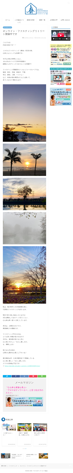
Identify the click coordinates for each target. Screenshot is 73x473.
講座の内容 (31, 20)
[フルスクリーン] (69, 39)
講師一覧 (42, 20)
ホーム (7, 20)
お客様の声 (54, 20)
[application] (60, 35)
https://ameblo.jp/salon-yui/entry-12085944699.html (22, 366)
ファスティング (7, 27)
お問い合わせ (65, 20)
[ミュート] (67, 39)
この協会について (19, 20)
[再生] (54, 39)
